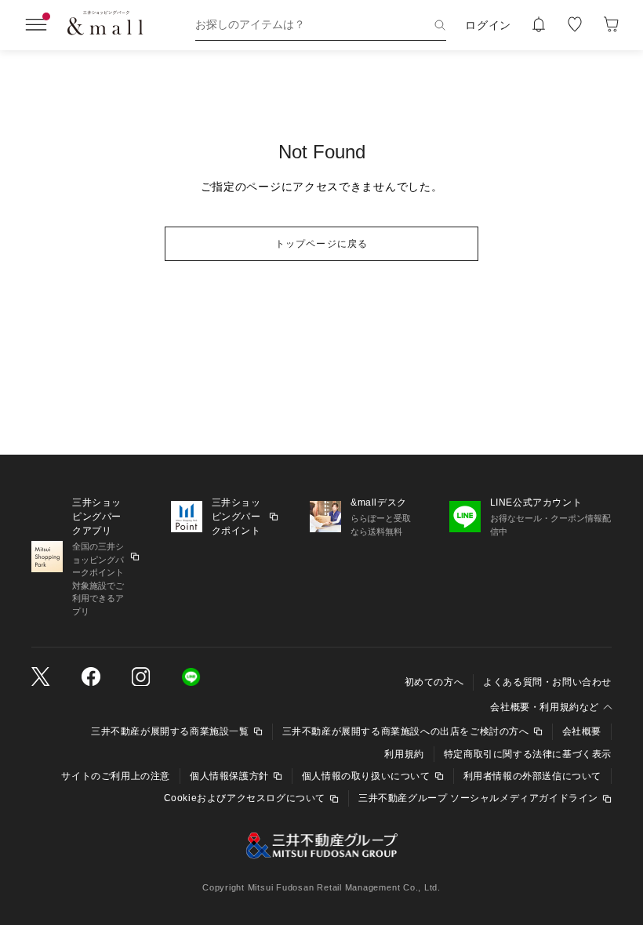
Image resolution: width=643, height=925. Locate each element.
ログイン (488, 25)
